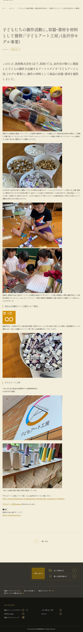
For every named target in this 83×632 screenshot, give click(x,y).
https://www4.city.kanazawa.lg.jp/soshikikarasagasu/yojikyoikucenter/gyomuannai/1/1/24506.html (33, 498)
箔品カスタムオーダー (45, 591)
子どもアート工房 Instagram (12, 504)
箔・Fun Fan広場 (28, 591)
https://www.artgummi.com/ (12, 515)
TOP (3, 8)
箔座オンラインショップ (11, 591)
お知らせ (12, 8)
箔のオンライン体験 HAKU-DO (13, 593)
